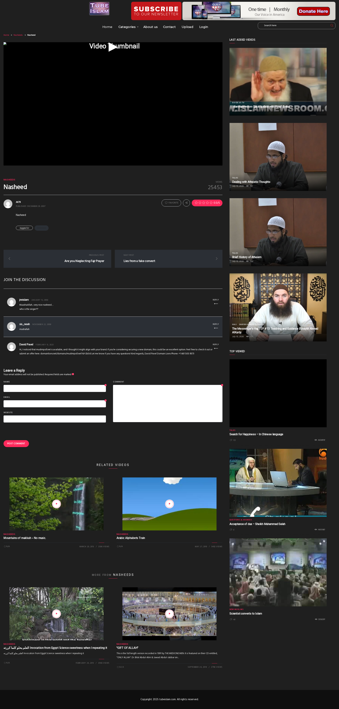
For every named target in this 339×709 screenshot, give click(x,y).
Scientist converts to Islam (246, 613)
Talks (235, 177)
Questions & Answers (241, 519)
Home (107, 27)
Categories (127, 27)
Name (55, 382)
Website (8, 412)
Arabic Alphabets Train (131, 538)
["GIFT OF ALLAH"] (169, 613)
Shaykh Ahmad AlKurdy (251, 324)
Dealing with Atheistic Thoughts (251, 182)
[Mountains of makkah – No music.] (56, 504)
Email (55, 397)
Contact (169, 27)
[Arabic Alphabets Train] (169, 504)
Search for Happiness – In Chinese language (256, 434)
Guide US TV (238, 102)
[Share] (186, 203)
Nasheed (41, 228)
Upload (187, 27)
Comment (167, 382)
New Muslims (236, 609)
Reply (216, 300)
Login (203, 27)
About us (150, 27)
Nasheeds (18, 35)
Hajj (234, 324)
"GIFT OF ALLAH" (127, 648)
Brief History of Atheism (246, 257)
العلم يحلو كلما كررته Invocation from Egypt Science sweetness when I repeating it (55, 648)
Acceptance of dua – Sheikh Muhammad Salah (257, 524)
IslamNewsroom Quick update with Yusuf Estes (261, 106)
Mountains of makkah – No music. (25, 538)
